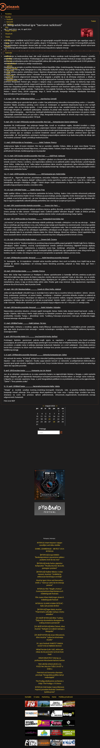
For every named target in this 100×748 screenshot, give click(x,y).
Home (54, 697)
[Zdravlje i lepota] (69, 733)
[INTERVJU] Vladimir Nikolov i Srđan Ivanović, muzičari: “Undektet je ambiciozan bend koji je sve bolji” (49, 574)
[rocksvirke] (56, 733)
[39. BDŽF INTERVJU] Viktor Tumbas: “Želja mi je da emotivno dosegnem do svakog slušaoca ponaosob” (49, 620)
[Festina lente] (31, 743)
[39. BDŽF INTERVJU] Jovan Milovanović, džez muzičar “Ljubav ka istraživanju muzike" (50, 637)
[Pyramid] (49, 509)
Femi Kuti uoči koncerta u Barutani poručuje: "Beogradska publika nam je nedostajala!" (50, 675)
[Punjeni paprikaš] (44, 743)
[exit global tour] (49, 485)
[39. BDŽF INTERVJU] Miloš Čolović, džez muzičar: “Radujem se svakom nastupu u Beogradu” (49, 628)
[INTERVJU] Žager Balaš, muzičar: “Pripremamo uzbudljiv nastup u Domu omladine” (49, 611)
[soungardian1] (31, 723)
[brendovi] (44, 713)
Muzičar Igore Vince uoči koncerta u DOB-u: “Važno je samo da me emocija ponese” (49, 582)
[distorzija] (56, 704)
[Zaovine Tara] (44, 704)
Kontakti (28, 697)
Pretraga (42, 429)
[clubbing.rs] (69, 704)
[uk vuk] (44, 723)
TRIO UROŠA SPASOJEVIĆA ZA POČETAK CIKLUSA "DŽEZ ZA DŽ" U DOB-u (49, 666)
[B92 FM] (31, 704)
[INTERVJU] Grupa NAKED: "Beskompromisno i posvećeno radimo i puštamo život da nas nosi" (49, 557)
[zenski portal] (56, 723)
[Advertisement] (50, 450)
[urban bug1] (69, 713)
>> (56, 406)
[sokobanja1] (44, 733)
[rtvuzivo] (69, 743)
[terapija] (31, 713)
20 (49, 419)
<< (44, 406)
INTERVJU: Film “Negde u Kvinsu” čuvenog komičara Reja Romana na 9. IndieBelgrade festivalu (49, 591)
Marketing (46, 697)
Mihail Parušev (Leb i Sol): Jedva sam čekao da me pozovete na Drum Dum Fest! (50, 652)
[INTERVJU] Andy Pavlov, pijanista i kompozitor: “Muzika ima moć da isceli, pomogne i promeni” (49, 565)
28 (54, 422)
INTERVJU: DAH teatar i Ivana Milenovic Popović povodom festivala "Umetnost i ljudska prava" (49, 689)
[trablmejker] (56, 713)
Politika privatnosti (66, 697)
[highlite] (31, 733)
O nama (36, 697)
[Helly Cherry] (56, 743)
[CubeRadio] (69, 723)
